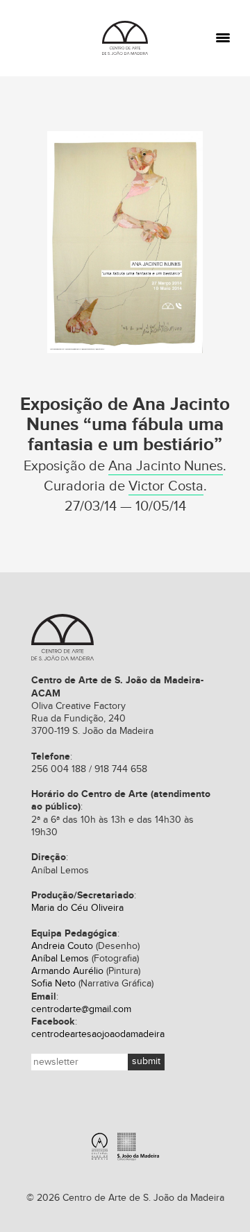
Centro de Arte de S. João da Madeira (125, 38)
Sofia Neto (53, 983)
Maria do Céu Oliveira (77, 908)
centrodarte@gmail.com (81, 1009)
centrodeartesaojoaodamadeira (98, 1034)
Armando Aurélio (67, 971)
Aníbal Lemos (60, 958)
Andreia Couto (62, 946)
